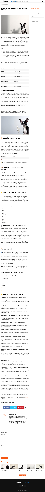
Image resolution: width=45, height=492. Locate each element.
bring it (26, 397)
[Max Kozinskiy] (5, 420)
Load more (22, 475)
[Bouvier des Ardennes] (31, 466)
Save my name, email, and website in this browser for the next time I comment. (15, 455)
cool (9, 290)
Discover (2, 4)
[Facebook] (20, 486)
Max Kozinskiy (12, 414)
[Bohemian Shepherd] (40, 466)
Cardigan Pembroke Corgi (36, 13)
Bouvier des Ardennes (30, 470)
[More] (25, 407)
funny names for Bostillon (19, 290)
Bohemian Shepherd (35, 21)
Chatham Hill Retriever (35, 11)
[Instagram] (22, 486)
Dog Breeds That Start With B (9, 402)
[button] (42, 1)
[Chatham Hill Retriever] (5, 466)
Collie (33, 16)
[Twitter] (9, 425)
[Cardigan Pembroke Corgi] (14, 466)
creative (11, 290)
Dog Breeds (6, 4)
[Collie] (22, 466)
